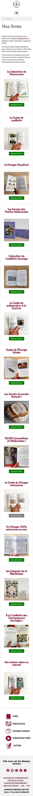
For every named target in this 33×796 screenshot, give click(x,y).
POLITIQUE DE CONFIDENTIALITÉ (15, 778)
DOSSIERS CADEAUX (21, 731)
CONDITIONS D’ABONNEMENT (15, 783)
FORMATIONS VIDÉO (21, 738)
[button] (17, 13)
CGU (22, 786)
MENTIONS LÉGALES (11, 786)
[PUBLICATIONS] (8, 724)
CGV (28, 786)
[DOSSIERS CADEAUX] (8, 731)
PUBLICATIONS (19, 724)
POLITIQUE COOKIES (15, 780)
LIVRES (15, 716)
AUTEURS (17, 745)
